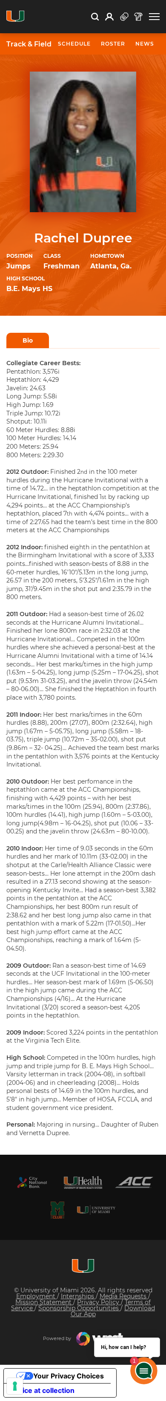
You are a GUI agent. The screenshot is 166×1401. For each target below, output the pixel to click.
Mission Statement (44, 1302)
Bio (28, 340)
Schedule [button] (74, 43)
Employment (36, 1296)
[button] (154, 16)
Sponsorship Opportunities (79, 1308)
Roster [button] (113, 43)
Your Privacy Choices (68, 1376)
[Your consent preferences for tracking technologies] (15, 1386)
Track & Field (29, 44)
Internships (78, 1296)
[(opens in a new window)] (32, 1182)
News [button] (144, 43)
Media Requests (124, 1296)
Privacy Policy (99, 1302)
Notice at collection (42, 1390)
